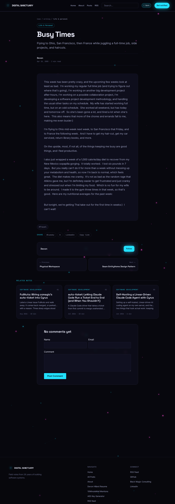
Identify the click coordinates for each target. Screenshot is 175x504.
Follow (129, 248)
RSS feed (92, 501)
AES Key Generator (96, 496)
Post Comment (55, 376)
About (81, 5)
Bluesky (50, 235)
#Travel (42, 227)
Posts (89, 5)
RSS (96, 5)
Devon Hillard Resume (97, 486)
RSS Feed (134, 472)
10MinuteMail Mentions (98, 491)
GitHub (133, 477)
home (39, 19)
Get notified (162, 5)
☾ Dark (146, 5)
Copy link (85, 235)
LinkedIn (70, 235)
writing (47, 19)
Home (73, 5)
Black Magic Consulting (140, 481)
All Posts (91, 477)
